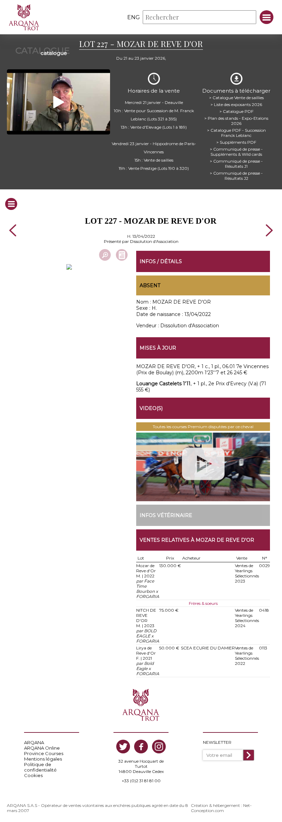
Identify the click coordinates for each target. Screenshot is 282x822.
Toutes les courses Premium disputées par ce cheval (203, 426)
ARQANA (34, 742)
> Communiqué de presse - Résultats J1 (236, 163)
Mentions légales (43, 759)
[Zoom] (105, 255)
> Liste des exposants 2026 (236, 104)
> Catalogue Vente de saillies (236, 97)
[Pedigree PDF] (122, 255)
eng (133, 17)
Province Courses (43, 753)
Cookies (33, 775)
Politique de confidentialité (40, 767)
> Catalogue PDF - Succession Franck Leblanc (236, 133)
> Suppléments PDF (236, 142)
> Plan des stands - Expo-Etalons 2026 (236, 121)
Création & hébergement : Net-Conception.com (221, 808)
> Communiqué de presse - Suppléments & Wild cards (236, 151)
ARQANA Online (42, 748)
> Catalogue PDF (236, 111)
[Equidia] (203, 467)
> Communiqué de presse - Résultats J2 (236, 176)
